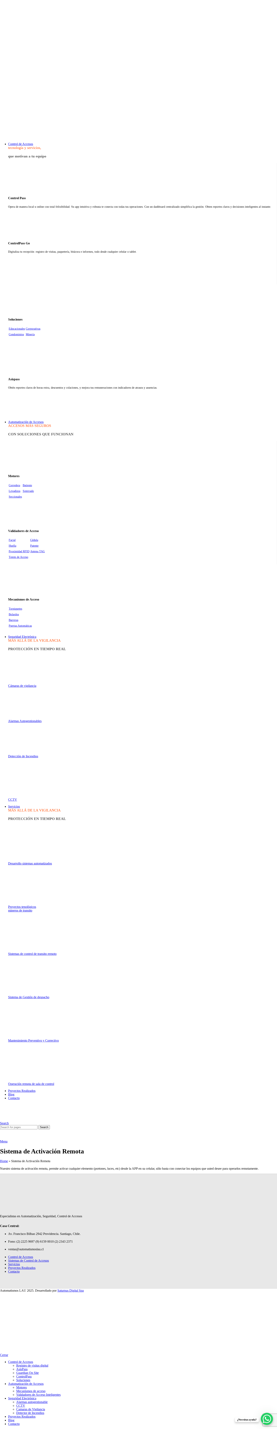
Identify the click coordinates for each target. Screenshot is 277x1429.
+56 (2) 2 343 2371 (11, 117)
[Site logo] (14, 137)
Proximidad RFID (19, 551)
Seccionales (15, 496)
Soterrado (28, 491)
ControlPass (24, 1376)
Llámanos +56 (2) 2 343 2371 (138, 123)
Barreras (13, 620)
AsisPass (22, 1369)
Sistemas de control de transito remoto (32, 954)
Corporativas (33, 328)
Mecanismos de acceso (30, 1391)
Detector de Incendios (30, 1413)
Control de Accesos (20, 1257)
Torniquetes (15, 608)
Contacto (14, 1271)
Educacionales (17, 328)
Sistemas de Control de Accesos (28, 1260)
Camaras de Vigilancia (30, 1409)
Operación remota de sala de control (31, 1084)
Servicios (14, 1264)
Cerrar (4, 1355)
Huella (12, 545)
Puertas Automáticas (20, 625)
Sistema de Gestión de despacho (28, 997)
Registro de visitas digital (32, 1365)
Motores (21, 1387)
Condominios (16, 334)
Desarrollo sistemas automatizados (30, 863)
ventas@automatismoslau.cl (16, 109)
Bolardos (14, 614)
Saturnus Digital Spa (70, 1290)
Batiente (27, 485)
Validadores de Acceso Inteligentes (38, 1394)
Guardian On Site (27, 1372)
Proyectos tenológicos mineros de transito (22, 908)
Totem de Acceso (18, 557)
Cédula (34, 540)
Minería (30, 334)
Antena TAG (37, 551)
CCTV (12, 799)
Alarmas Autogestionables (25, 721)
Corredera (14, 485)
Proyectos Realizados (21, 1268)
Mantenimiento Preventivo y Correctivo (33, 1040)
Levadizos (14, 491)
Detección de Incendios (23, 756)
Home (4, 1161)
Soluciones (23, 1380)
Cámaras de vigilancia (22, 685)
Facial (12, 540)
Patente (34, 545)
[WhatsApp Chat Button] (267, 1419)
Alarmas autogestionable (32, 1402)
